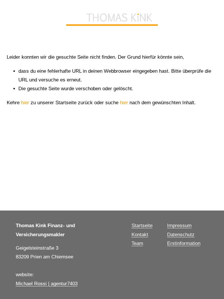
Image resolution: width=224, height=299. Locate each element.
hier (25, 102)
